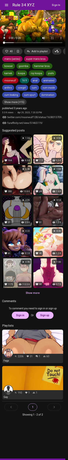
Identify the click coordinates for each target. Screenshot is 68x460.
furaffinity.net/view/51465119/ (25, 123)
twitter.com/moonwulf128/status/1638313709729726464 (35, 117)
